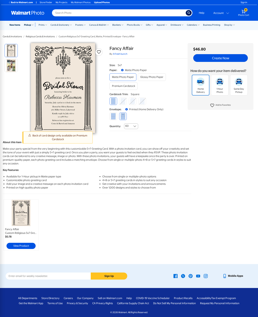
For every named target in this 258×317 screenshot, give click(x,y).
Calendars (192, 25)
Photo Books (133, 25)
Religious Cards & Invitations (40, 36)
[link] (21, 225)
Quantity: (115, 126)
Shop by (228, 25)
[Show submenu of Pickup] (33, 25)
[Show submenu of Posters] (85, 25)
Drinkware (176, 25)
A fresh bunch (120, 54)
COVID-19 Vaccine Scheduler (153, 298)
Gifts (148, 25)
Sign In (244, 2)
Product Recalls (183, 298)
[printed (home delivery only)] (123, 116)
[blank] (113, 116)
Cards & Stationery (60, 25)
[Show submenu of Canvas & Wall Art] (108, 25)
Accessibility (204, 298)
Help (201, 12)
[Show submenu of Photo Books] (141, 25)
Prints (42, 25)
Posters (79, 25)
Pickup (27, 25)
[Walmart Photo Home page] (27, 13)
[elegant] (132, 101)
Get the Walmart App (31, 303)
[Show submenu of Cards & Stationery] (71, 25)
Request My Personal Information (219, 303)
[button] (220, 105)
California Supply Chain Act (133, 303)
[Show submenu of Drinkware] (182, 25)
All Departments (27, 298)
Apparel (161, 25)
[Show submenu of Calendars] (199, 25)
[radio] (11, 50)
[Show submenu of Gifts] (152, 25)
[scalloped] (142, 101)
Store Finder (46, 2)
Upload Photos (102, 2)
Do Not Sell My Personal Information (174, 303)
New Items (14, 25)
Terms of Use (55, 303)
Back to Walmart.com (22, 2)
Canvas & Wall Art (97, 25)
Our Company (85, 298)
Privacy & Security (77, 303)
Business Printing (211, 25)
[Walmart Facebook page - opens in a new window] (175, 275)
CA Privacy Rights (102, 303)
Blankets (116, 25)
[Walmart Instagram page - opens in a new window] (206, 275)
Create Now (220, 58)
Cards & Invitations (12, 36)
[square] (113, 101)
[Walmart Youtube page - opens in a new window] (198, 275)
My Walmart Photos (81, 2)
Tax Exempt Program (223, 298)
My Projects (61, 2)
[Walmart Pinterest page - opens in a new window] (190, 275)
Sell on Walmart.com (110, 298)
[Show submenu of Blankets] (122, 25)
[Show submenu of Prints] (46, 25)
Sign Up (109, 276)
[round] (123, 101)
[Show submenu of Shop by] (234, 25)
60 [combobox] (127, 125)
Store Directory (50, 298)
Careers (68, 298)
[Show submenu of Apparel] (166, 25)
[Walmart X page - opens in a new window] (183, 275)
